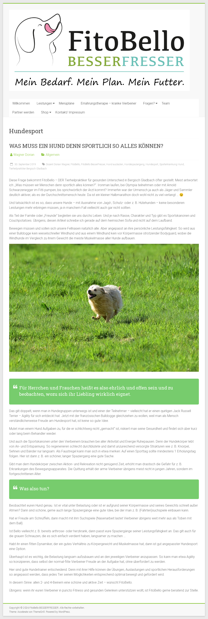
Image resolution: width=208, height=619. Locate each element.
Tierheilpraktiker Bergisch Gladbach (28, 168)
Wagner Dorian (23, 155)
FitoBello (75, 164)
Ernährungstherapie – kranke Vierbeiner (108, 103)
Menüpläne (66, 103)
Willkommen (21, 103)
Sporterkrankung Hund (171, 164)
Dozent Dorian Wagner (57, 164)
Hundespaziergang (134, 164)
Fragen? (149, 103)
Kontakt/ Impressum (70, 112)
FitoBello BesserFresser (93, 164)
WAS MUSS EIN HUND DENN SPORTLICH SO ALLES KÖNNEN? (86, 145)
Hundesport (152, 164)
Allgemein (53, 155)
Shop (45, 112)
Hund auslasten (114, 164)
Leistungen (44, 103)
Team (166, 103)
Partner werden (23, 112)
